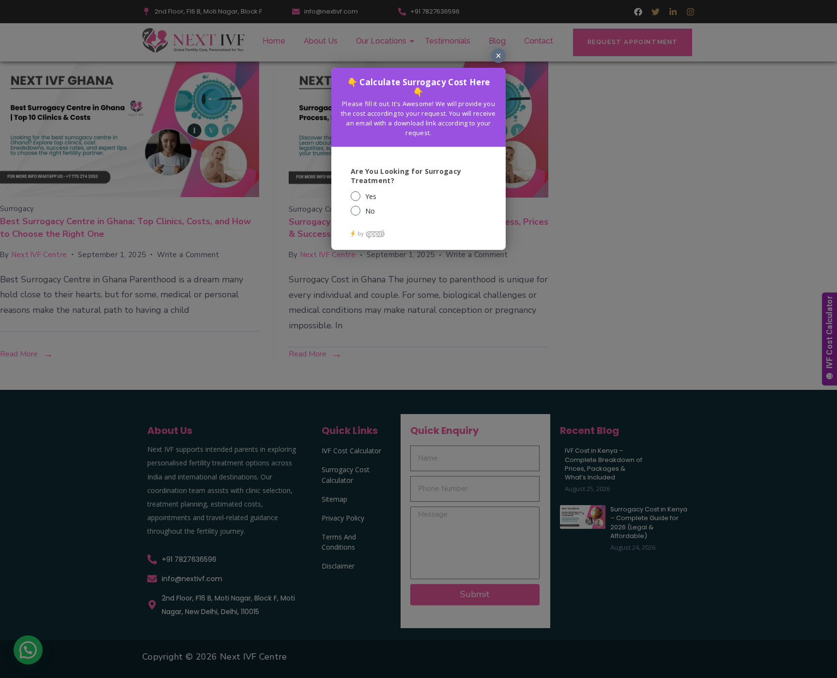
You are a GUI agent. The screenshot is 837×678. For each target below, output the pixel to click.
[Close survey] (498, 55)
